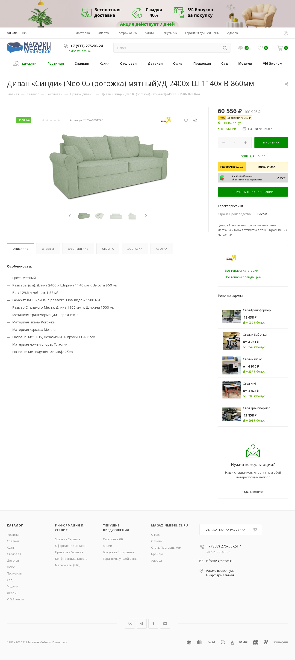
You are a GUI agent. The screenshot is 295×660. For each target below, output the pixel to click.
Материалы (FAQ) (67, 565)
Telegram (142, 624)
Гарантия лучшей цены (120, 559)
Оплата (108, 248)
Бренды (157, 554)
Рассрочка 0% (113, 539)
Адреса (156, 560)
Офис (11, 567)
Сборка (162, 248)
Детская (13, 560)
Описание (20, 248)
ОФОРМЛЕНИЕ (78, 248)
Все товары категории (241, 270)
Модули (12, 586)
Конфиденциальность (71, 559)
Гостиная (13, 534)
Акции (107, 546)
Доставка (134, 248)
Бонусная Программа (118, 552)
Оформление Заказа (70, 546)
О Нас (155, 534)
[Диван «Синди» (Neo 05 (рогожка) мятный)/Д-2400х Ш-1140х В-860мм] (108, 166)
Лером (12, 593)
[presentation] (69, 216)
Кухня (11, 547)
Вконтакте (130, 624)
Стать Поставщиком (166, 547)
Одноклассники (153, 624)
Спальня (13, 541)
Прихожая (14, 573)
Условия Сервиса (67, 539)
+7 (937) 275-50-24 (86, 46)
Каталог (15, 525)
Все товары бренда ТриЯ (243, 277)
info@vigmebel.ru (219, 560)
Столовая (14, 554)
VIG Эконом (15, 599)
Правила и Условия (69, 552)
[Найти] (224, 48)
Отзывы (48, 248)
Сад (9, 580)
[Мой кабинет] (285, 34)
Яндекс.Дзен (165, 624)
